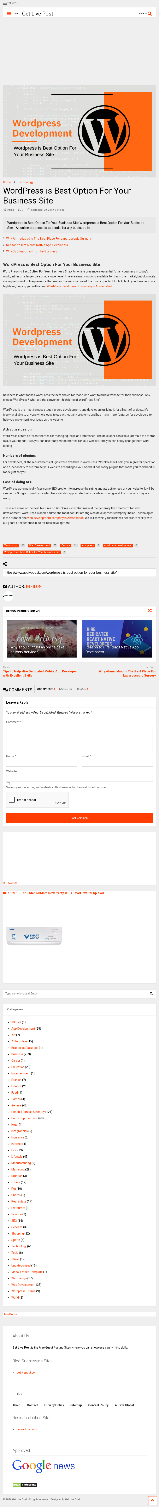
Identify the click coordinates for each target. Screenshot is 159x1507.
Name (11, 756)
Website (11, 771)
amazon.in (10, 882)
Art (13, 1035)
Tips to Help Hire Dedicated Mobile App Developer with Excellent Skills (40, 673)
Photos (16, 1195)
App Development (23, 1028)
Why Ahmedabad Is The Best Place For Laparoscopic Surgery (48, 238)
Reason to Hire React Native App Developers (37, 245)
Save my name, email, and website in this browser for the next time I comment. (57, 787)
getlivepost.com (27, 1372)
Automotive (19, 1041)
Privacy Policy (54, 1405)
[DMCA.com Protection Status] (24, 1486)
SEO (14, 1220)
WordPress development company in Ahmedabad (79, 286)
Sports (15, 1240)
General (16, 1105)
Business (17, 1054)
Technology (18, 1246)
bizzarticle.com (27, 1429)
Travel (15, 1259)
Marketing (18, 1169)
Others (15, 1182)
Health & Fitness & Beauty (28, 1111)
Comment (14, 722)
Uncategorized (21, 1265)
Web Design (19, 1278)
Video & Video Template (27, 1272)
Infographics (19, 1131)
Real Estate (18, 1201)
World (15, 1297)
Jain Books (10, 1314)
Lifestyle (17, 1156)
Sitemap (76, 1405)
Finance (16, 1086)
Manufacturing (21, 1163)
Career (15, 1060)
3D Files (16, 1022)
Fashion (16, 1079)
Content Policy (98, 1405)
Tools (14, 1252)
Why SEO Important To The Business (31, 251)
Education (17, 1067)
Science (16, 1214)
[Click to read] (42, 639)
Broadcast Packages (24, 1047)
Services (17, 1227)
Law (14, 1150)
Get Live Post (37, 14)
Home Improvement (24, 1118)
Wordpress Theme (23, 1291)
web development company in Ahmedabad (55, 518)
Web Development (23, 1284)
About (16, 1405)
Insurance (17, 1137)
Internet (16, 1143)
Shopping (17, 1233)
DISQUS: (83, 688)
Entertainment (20, 1073)
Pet (13, 1188)
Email (86, 756)
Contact (32, 1405)
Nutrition (17, 1176)
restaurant (18, 1208)
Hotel (14, 1124)
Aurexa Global (124, 1405)
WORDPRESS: (46, 689)
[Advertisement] (79, 48)
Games (16, 1099)
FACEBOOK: (66, 688)
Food (14, 1092)
